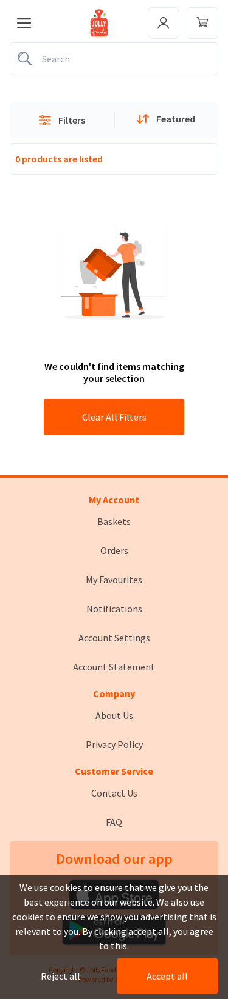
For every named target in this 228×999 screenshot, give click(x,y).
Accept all (167, 976)
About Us (114, 715)
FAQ (114, 822)
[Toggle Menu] (202, 23)
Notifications (114, 609)
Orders (114, 550)
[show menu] (24, 23)
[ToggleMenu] (163, 23)
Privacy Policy (114, 744)
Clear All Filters (114, 417)
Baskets (114, 521)
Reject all (60, 976)
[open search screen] (114, 59)
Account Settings (114, 638)
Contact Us (114, 793)
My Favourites (114, 579)
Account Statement (114, 667)
